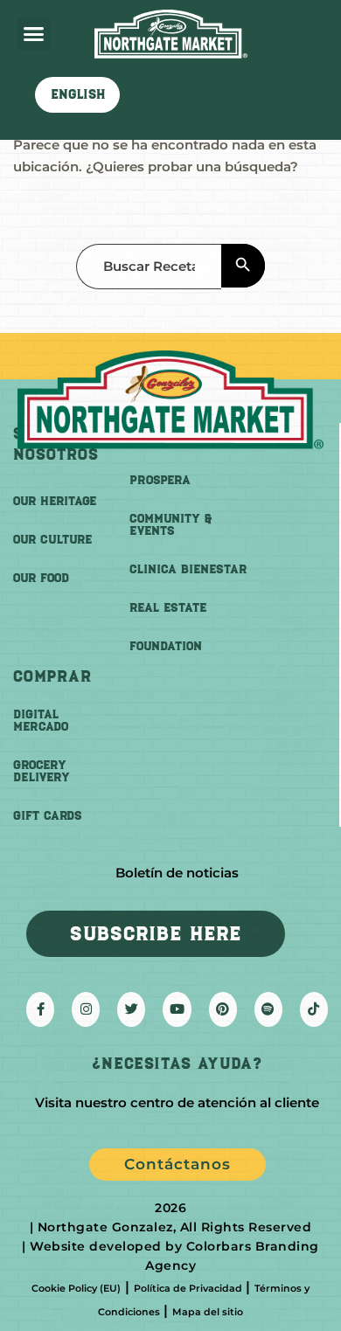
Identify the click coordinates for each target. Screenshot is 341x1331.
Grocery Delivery (41, 771)
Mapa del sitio (207, 1312)
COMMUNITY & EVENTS (170, 524)
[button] (34, 34)
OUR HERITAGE (54, 501)
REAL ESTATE (167, 607)
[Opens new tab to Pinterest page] (223, 1009)
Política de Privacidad (188, 1288)
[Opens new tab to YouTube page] (177, 1009)
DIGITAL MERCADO (40, 720)
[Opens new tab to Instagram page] (86, 1009)
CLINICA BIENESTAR (188, 569)
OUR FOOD (41, 578)
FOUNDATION (165, 646)
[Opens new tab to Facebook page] (40, 1009)
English (78, 94)
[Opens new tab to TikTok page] (314, 1009)
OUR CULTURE (52, 539)
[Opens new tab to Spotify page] (268, 1009)
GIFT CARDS (47, 815)
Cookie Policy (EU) (76, 1288)
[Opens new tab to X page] (131, 1009)
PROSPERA (160, 480)
